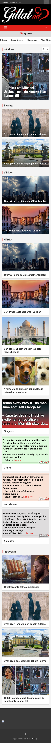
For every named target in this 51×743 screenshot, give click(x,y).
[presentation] (43, 49)
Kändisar (9, 49)
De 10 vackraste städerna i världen (22, 230)
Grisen (7, 467)
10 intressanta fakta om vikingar (21, 587)
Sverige (8, 105)
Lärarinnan (21, 40)
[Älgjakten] (25, 523)
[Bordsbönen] (25, 487)
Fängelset (9, 431)
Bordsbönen (10, 504)
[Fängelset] (25, 413)
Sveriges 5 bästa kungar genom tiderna (25, 163)
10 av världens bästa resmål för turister (25, 201)
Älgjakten (9, 541)
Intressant (10, 551)
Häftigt (8, 239)
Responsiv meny (46, 2)
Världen (8, 172)
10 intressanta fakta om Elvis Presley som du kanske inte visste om (25, 92)
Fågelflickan (35, 40)
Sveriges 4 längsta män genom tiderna (25, 134)
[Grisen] (25, 450)
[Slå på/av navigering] (5, 28)
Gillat (33, 739)
